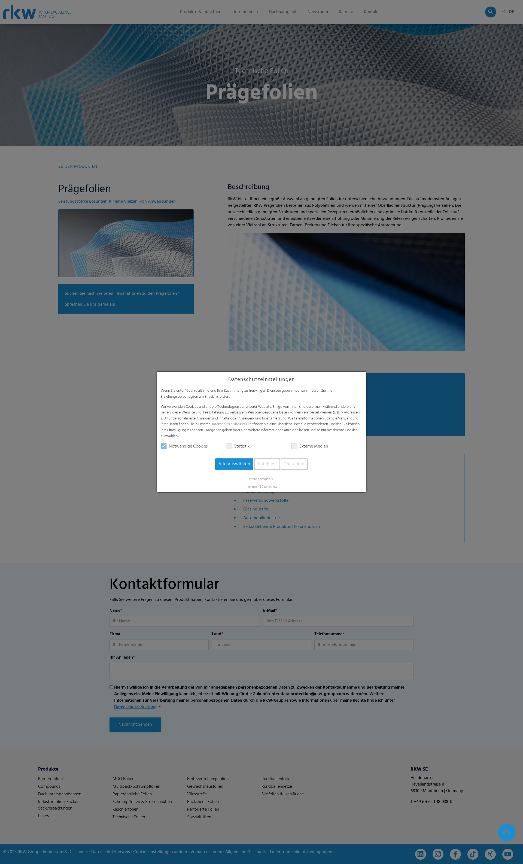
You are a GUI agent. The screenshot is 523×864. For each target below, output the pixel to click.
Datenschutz (269, 487)
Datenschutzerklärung (228, 424)
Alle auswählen (234, 464)
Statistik (242, 446)
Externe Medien (313, 446)
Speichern (294, 464)
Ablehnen (267, 464)
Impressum (252, 487)
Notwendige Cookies (188, 446)
